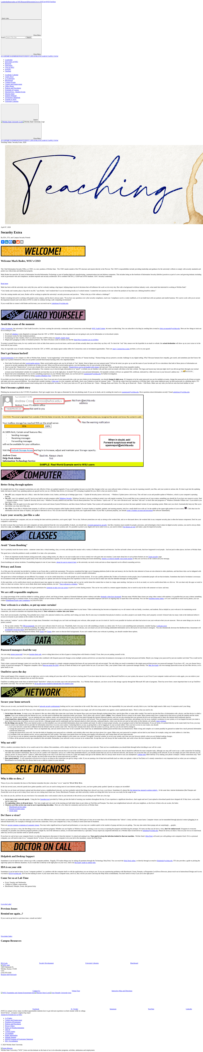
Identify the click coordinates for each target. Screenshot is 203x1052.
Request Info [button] (5, 974)
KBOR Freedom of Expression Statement (19, 1039)
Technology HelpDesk (12, 97)
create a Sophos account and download (140, 510)
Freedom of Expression (13, 1022)
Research (24, 2)
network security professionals (50, 706)
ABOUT (46, 56)
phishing (15, 334)
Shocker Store (9, 94)
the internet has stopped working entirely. (144, 790)
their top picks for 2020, (51, 665)
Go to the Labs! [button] (6, 904)
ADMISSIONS (16, 56)
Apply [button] (14, 974)
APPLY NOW (53, 56)
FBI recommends (28, 626)
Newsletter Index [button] (6, 936)
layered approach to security (97, 525)
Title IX (7, 1030)
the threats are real (129, 527)
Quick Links (5, 18)
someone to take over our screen (57, 588)
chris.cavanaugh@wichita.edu (170, 328)
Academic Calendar (11, 75)
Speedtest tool (45, 799)
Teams (49, 631)
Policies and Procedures (13, 88)
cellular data (142, 754)
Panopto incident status (17, 809)
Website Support (10, 1037)
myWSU (47, 2)
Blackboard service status (17, 807)
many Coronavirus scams (121, 349)
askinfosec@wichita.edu (181, 392)
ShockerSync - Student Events (15, 92)
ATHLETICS (38, 56)
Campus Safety (10, 1031)
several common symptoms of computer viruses (23, 825)
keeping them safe (35, 654)
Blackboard (9, 80)
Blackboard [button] (134, 963)
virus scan (55, 381)
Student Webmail (10, 96)
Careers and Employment (13, 84)
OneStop (53, 2)
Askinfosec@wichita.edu (59, 303)
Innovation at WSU (14, 2)
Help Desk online (130, 861)
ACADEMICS (6, 56)
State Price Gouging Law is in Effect (86, 340)
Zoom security (153, 557)
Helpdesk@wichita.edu (165, 861)
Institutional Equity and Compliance (18, 600)
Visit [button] (10, 974)
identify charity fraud (62, 338)
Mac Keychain (153, 665)
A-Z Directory (10, 78)
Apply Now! (9, 77)
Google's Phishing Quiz (43, 376)
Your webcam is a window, (69, 584)
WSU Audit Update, (98, 328)
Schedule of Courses (12, 90)
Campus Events (10, 82)
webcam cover (162, 626)
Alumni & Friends (7, 1015)
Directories (31, 2)
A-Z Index (8, 1018)
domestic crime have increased (111, 597)
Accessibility (9, 1033)
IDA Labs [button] (4, 963)
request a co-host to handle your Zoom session (117, 559)
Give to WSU (39, 2)
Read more (4, 283)
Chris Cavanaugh (6, 328)
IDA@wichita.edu (15, 873)
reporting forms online (156, 598)
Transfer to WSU (10, 99)
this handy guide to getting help (85, 862)
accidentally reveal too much (14, 630)
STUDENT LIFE (27, 56)
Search (3, 37)
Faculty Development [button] (46, 963)
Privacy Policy (10, 1026)
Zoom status (13, 811)
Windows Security (66, 498)
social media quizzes (33, 363)
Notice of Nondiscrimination (14, 1028)
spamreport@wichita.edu (92, 374)
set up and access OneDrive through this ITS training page (53, 683)
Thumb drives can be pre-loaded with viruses (84, 367)
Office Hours (9, 86)
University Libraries (11, 101)
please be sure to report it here (66, 562)
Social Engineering (7, 358)
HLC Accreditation (11, 1041)
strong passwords (16, 654)
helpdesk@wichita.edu (150, 831)
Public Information (11, 1035)
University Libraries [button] (92, 963)
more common (161, 721)
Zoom (42, 631)
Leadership (4, 2)
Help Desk (149, 836)
